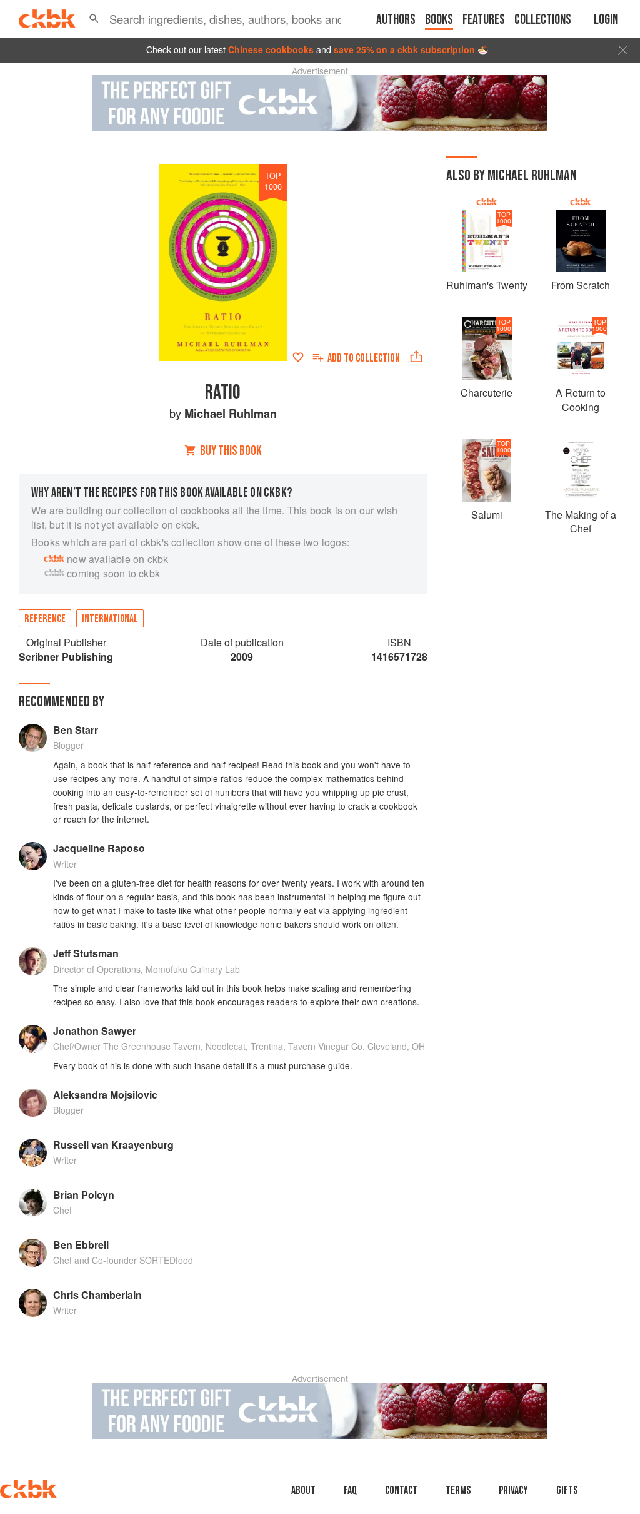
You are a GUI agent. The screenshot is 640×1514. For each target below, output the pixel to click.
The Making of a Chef (580, 521)
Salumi (486, 514)
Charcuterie (486, 392)
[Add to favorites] (298, 357)
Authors (396, 19)
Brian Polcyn (83, 1194)
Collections (542, 19)
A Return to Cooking (581, 399)
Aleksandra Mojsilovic (105, 1094)
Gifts (567, 1490)
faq (350, 1490)
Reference (45, 618)
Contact (401, 1490)
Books (439, 19)
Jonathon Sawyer (94, 1031)
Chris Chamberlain (97, 1295)
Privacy (513, 1490)
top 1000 (273, 180)
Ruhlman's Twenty (487, 285)
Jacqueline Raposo (99, 848)
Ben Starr (75, 730)
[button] (94, 19)
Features (483, 19)
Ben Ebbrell (81, 1244)
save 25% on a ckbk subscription (404, 49)
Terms (458, 1490)
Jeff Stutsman (86, 953)
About (303, 1490)
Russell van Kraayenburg (113, 1144)
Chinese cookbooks (271, 49)
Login (606, 19)
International (110, 618)
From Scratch (580, 285)
